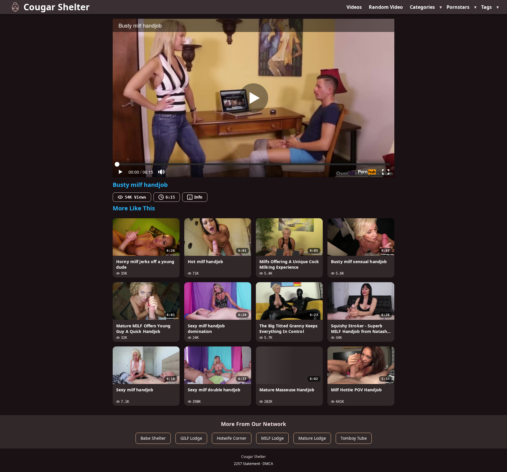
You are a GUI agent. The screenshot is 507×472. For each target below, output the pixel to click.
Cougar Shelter (56, 7)
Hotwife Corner (231, 438)
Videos (354, 7)
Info (198, 197)
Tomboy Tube (354, 438)
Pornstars (458, 7)
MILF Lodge (272, 438)
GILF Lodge (191, 438)
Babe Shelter (153, 438)
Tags (486, 7)
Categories (422, 7)
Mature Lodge (312, 438)
